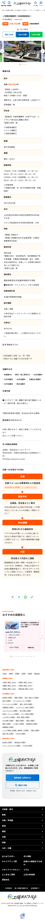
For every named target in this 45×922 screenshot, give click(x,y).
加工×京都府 (6, 701)
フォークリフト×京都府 (10, 711)
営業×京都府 (35, 730)
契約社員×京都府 (19, 742)
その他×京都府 (20, 733)
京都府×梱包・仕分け (25, 682)
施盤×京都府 (20, 720)
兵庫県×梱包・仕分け (9, 685)
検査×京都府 (18, 697)
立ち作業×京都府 (8, 720)
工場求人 (37, 10)
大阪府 (4, 673)
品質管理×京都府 (8, 707)
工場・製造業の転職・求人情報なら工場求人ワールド (17, 10)
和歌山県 (37, 673)
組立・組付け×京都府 (32, 697)
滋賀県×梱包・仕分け (9, 689)
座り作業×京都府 (25, 711)
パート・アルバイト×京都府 (11, 745)
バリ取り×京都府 (18, 724)
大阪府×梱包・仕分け (9, 682)
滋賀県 (30, 673)
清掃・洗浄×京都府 (26, 704)
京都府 (11, 673)
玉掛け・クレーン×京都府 (10, 714)
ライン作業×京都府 (27, 714)
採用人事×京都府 (8, 733)
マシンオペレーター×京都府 (22, 701)
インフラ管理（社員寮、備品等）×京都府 (15, 730)
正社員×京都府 (7, 742)
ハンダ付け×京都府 (8, 717)
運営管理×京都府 (31, 724)
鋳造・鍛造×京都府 (23, 717)
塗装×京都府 (6, 724)
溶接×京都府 (30, 720)
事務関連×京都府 (8, 727)
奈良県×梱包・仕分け (25, 685)
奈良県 (23, 673)
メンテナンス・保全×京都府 (25, 707)
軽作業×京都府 (7, 697)
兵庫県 (17, 673)
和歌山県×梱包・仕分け (26, 689)
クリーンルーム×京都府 (10, 704)
